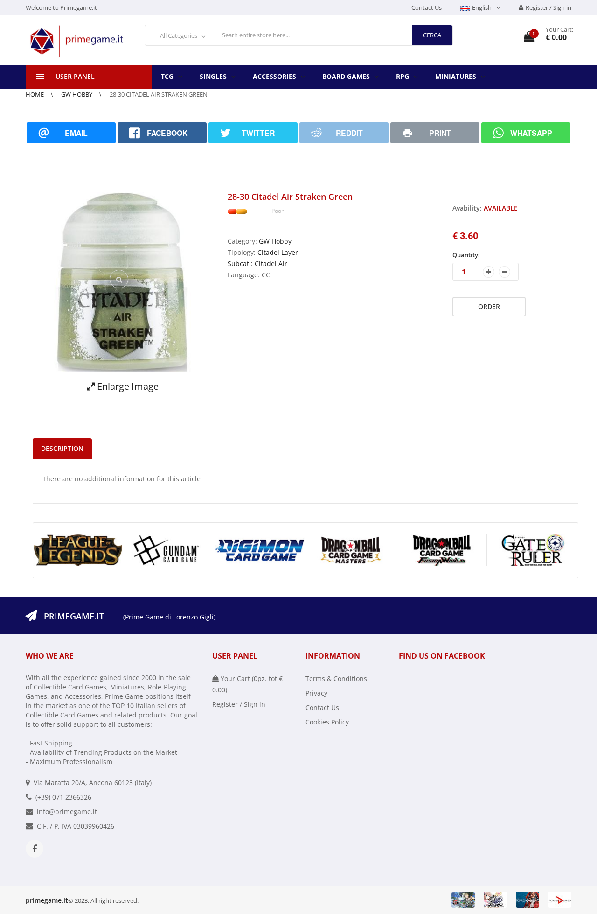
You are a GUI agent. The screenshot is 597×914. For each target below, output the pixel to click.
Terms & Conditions (336, 678)
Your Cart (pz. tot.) (247, 684)
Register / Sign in (548, 7)
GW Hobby (77, 94)
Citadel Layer (277, 252)
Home (35, 94)
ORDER (489, 306)
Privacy (316, 693)
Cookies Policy (327, 721)
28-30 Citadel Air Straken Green (159, 94)
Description (62, 448)
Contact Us (426, 7)
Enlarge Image (127, 386)
